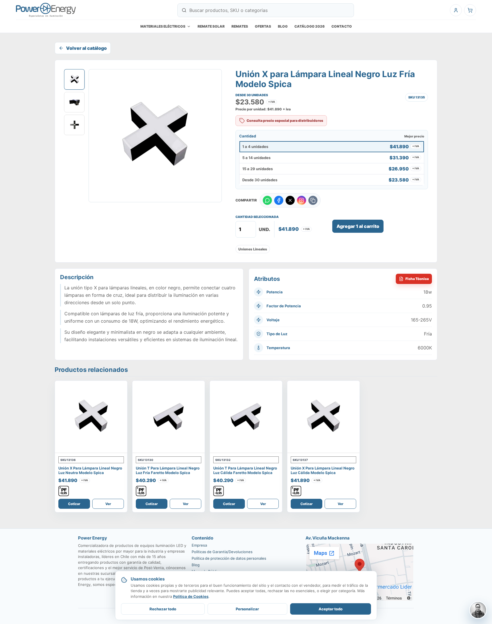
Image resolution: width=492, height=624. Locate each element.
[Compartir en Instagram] (301, 200)
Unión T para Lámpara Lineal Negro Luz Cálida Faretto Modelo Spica (245, 470)
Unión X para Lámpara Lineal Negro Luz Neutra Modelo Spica (90, 470)
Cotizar (74, 504)
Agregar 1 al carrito (358, 226)
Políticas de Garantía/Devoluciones (222, 551)
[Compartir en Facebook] (278, 200)
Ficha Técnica (417, 279)
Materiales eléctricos (162, 26)
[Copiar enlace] (312, 200)
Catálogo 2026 (309, 26)
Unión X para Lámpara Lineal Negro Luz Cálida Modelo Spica (322, 470)
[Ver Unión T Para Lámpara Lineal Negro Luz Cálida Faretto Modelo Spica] (246, 417)
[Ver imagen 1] (74, 79)
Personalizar (247, 609)
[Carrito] (470, 10)
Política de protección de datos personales (229, 558)
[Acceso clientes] (456, 10)
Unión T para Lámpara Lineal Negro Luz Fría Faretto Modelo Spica (168, 470)
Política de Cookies (190, 596)
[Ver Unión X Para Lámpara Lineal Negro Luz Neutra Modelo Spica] (91, 417)
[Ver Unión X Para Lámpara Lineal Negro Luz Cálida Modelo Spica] (323, 417)
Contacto (341, 26)
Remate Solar (211, 26)
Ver (108, 504)
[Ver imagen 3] (74, 125)
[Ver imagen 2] (74, 102)
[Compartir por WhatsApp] (267, 200)
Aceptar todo (331, 609)
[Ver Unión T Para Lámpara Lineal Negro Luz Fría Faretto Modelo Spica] (168, 417)
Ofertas (263, 26)
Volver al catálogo (86, 48)
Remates (239, 26)
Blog (283, 26)
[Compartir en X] (290, 200)
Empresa (199, 545)
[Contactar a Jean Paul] (478, 610)
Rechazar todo (162, 609)
